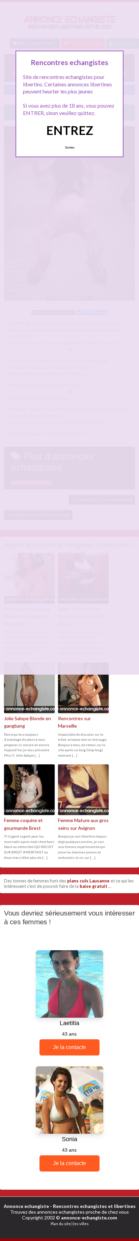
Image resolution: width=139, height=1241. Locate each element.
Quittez (70, 147)
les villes (81, 1223)
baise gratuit (93, 886)
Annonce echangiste (26, 1206)
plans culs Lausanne (88, 880)
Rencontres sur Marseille (74, 722)
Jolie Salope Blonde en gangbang (27, 722)
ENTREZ (69, 130)
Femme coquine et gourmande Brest (23, 823)
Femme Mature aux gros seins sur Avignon (83, 823)
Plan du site (61, 1223)
